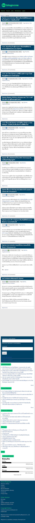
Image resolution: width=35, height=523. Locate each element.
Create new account (7, 357)
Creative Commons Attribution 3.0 (9, 510)
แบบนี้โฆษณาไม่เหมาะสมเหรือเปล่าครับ (11, 440)
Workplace (18, 11)
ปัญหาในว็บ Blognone (7, 431)
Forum (8, 11)
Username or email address (8, 338)
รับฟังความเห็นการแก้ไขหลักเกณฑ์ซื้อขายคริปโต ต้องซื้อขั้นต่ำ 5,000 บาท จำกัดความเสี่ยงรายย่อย (17, 58)
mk (4, 51)
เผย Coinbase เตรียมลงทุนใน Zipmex (12, 278)
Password (4, 346)
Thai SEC (27, 51)
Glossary (12, 490)
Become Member (5, 488)
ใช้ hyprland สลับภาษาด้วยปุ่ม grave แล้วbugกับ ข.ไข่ (14, 430)
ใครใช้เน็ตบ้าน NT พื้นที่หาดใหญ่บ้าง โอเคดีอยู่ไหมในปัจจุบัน (15, 435)
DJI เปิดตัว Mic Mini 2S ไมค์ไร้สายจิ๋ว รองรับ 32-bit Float (15, 397)
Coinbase (12, 283)
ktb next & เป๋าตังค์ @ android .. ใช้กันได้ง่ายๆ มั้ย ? (14, 445)
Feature (3, 11)
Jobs (12, 11)
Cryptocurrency (8, 24)
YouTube (12, 502)
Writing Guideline (5, 490)
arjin (5, 23)
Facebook (7, 502)
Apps (2, 501)
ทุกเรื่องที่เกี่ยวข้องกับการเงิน (8, 438)
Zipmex (27, 23)
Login (23, 11)
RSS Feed (3, 499)
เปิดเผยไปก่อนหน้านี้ (17, 109)
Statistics (3, 487)
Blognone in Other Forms (7, 504)
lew (5, 194)
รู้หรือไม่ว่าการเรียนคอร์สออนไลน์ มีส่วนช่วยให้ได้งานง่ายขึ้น (16, 423)
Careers (2, 485)
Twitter (2, 502)
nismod (6, 250)
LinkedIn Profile (5, 516)
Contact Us (3, 492)
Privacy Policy (4, 493)
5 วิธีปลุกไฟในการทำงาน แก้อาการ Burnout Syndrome (15, 420)
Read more (4, 43)
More (32, 385)
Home (2, 15)
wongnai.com (22, 519)
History (7, 483)
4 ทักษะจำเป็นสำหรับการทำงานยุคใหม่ (11, 421)
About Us (3, 483)
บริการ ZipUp (5, 233)
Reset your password (7, 360)
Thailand (12, 196)
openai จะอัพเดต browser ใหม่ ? (9, 436)
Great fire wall (5, 433)
